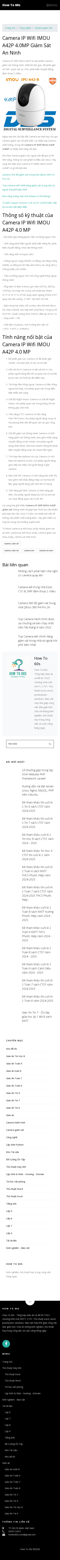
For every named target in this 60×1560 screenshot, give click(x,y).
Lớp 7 (9, 1225)
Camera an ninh (46, 550)
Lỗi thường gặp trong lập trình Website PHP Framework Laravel (37, 774)
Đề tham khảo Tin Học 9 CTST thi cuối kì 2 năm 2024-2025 (37, 855)
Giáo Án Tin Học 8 (15, 1056)
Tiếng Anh (11, 1203)
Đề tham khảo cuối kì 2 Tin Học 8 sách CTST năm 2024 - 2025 (38, 839)
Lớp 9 (9, 1211)
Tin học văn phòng (15, 1181)
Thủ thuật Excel (14, 1196)
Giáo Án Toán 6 (14, 1085)
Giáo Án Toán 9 (14, 1063)
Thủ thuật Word (14, 1188)
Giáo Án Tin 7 (13, 1100)
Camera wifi (29, 550)
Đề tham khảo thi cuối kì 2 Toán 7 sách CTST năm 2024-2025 (37, 984)
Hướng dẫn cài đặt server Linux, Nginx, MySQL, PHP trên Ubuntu (38, 790)
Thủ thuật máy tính (16, 1166)
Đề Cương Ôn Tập (15, 1159)
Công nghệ (24, 27)
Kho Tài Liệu (12, 1152)
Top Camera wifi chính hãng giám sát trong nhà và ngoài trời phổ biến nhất (37, 641)
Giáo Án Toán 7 (14, 1078)
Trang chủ (10, 27)
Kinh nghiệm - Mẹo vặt (18, 1247)
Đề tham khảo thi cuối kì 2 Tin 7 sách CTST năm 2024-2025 (37, 823)
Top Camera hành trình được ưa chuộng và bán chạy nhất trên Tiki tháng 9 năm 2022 (36, 623)
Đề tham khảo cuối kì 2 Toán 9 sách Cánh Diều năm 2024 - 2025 (36, 968)
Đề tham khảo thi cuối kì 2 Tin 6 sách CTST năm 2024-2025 (37, 807)
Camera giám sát (43, 27)
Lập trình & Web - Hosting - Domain (25, 1174)
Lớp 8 (9, 1218)
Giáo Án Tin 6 (13, 1107)
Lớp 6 (9, 1233)
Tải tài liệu (11, 1240)
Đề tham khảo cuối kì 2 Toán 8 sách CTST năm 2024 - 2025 (36, 952)
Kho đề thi (11, 1048)
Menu (53, 5)
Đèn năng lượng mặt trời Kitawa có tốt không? (26, 196)
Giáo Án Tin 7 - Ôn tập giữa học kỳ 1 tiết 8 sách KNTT (37, 1017)
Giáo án (10, 1115)
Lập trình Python (15, 1144)
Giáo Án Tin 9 (13, 1093)
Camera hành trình (15, 1122)
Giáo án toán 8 (13, 1070)
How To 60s (11, 5)
